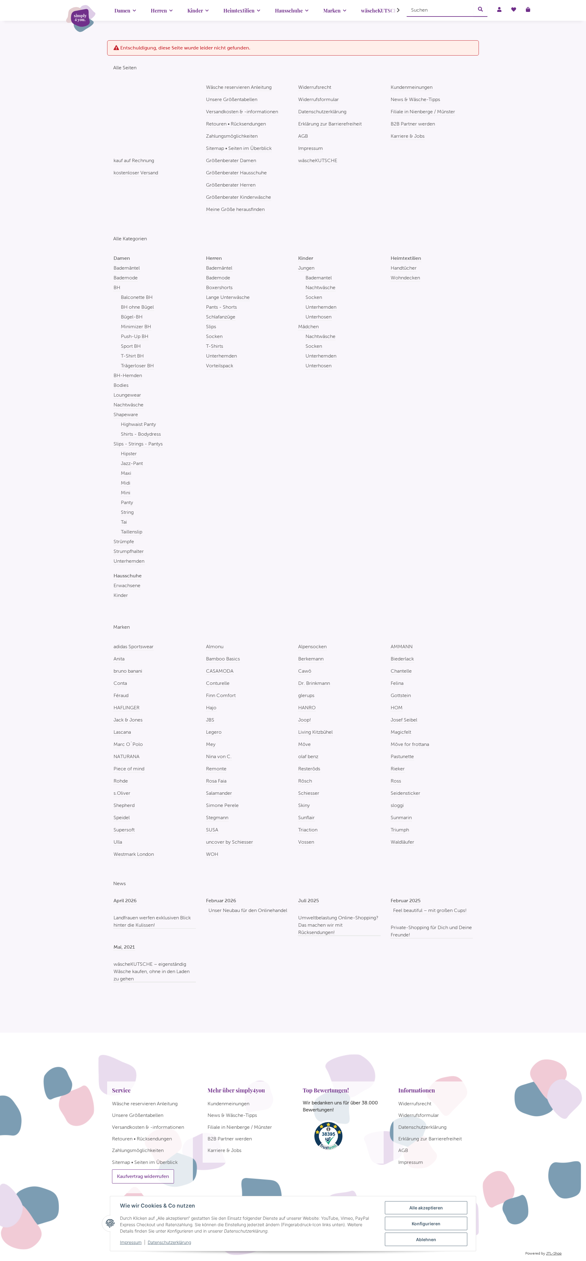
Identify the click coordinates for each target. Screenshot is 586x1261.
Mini (125, 492)
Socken (214, 336)
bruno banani (128, 671)
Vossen (306, 842)
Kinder (121, 595)
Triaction (307, 829)
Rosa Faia (216, 780)
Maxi (126, 473)
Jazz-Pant (132, 463)
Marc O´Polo (128, 744)
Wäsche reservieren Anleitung (239, 87)
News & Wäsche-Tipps (415, 99)
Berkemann (311, 658)
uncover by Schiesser (229, 842)
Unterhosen (318, 316)
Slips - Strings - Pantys (138, 443)
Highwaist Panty (138, 424)
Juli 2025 (308, 900)
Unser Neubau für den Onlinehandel (247, 910)
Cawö (304, 671)
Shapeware (126, 414)
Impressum (131, 1242)
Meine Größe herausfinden (235, 209)
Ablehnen (426, 1239)
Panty (127, 502)
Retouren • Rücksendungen (236, 123)
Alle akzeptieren (426, 1207)
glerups (306, 695)
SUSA (212, 829)
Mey (210, 744)
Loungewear (127, 395)
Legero (214, 732)
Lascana (122, 732)
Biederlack (402, 658)
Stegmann (217, 817)
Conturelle (218, 683)
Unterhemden (129, 561)
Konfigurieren (426, 1223)
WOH (212, 854)
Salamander (219, 793)
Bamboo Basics (223, 658)
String (127, 512)
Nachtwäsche (128, 404)
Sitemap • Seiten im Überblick (239, 148)
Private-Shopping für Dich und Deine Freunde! (431, 931)
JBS (210, 719)
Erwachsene (127, 585)
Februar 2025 (406, 900)
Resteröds (309, 768)
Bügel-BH (132, 316)
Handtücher (404, 268)
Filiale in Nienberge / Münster (423, 111)
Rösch (305, 780)
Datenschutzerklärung (169, 1242)
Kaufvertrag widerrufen (143, 1176)
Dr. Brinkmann (314, 683)
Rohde (121, 780)
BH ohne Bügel (137, 307)
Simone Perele (222, 805)
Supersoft (124, 829)
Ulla (118, 842)
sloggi (397, 805)
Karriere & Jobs (408, 136)
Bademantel (319, 277)
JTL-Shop (554, 1253)
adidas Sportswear (134, 646)
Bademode (126, 277)
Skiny (304, 805)
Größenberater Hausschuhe (236, 172)
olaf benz (308, 756)
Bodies (121, 385)
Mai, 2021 (124, 947)
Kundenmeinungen (411, 87)
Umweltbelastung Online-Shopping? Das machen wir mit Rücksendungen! (338, 925)
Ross (396, 780)
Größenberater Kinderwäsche (238, 197)
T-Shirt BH (132, 355)
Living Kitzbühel (315, 732)
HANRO (307, 707)
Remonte (216, 768)
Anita (119, 658)
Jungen (306, 268)
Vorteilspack (219, 365)
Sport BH (131, 346)
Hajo (211, 707)
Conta (120, 683)
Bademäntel (127, 268)
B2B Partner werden (413, 123)
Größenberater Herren (230, 184)
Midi (125, 482)
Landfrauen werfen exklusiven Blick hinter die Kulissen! (152, 921)
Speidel (122, 817)
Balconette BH (137, 297)
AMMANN (402, 646)
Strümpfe (124, 541)
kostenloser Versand (136, 172)
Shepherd (124, 805)
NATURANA (126, 756)
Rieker (398, 768)
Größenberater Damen (231, 160)
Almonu (214, 646)
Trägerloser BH (137, 365)
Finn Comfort (221, 695)
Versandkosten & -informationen (242, 111)
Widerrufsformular (318, 99)
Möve (304, 744)
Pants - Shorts (221, 307)
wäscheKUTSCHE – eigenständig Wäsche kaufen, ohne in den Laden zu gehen (152, 971)
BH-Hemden (128, 375)
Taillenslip (131, 531)
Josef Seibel (404, 719)
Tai (124, 522)
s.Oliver (122, 793)
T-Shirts (214, 346)
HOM (397, 707)
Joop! (304, 719)
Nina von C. (219, 756)
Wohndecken (405, 277)
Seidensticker (405, 793)
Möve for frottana (410, 744)
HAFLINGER (126, 707)
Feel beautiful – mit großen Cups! (430, 910)
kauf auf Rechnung (134, 160)
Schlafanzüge (220, 316)
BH (117, 287)
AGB (303, 136)
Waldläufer (402, 842)
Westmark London (134, 854)
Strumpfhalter (129, 551)
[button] (394, 10)
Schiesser (308, 793)
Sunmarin (401, 817)
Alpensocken (312, 646)
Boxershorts (219, 287)
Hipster (129, 453)
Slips (211, 326)
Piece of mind (129, 768)
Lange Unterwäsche (228, 297)
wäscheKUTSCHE (317, 160)
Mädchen (308, 326)
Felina (397, 683)
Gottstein (401, 695)
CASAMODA (219, 671)
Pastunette (402, 756)
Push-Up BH (134, 336)
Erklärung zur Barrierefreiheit (330, 123)
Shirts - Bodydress (141, 434)
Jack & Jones (128, 719)
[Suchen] (480, 10)
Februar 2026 (221, 900)
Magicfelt (401, 732)
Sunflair (306, 817)
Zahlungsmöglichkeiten (232, 136)
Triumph (400, 829)
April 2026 (125, 900)
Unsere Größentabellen (231, 99)
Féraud (121, 695)
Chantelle (401, 671)
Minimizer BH (136, 326)
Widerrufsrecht (314, 87)
